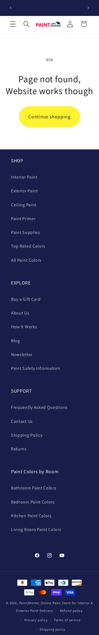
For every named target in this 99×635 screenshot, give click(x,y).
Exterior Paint (24, 191)
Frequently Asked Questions (39, 407)
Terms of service (67, 620)
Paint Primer (23, 218)
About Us (20, 313)
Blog (15, 341)
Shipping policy (52, 629)
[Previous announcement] (11, 8)
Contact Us (22, 421)
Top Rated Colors (28, 246)
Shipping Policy (26, 435)
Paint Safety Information (35, 368)
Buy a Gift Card (25, 299)
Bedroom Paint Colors (33, 502)
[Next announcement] (88, 8)
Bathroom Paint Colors (33, 488)
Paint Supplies (25, 232)
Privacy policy (36, 620)
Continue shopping (49, 116)
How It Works (24, 327)
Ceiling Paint (23, 205)
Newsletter (21, 354)
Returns (19, 449)
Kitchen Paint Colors (31, 516)
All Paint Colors (26, 260)
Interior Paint (24, 177)
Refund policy (71, 610)
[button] (13, 24)
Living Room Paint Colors (36, 529)
